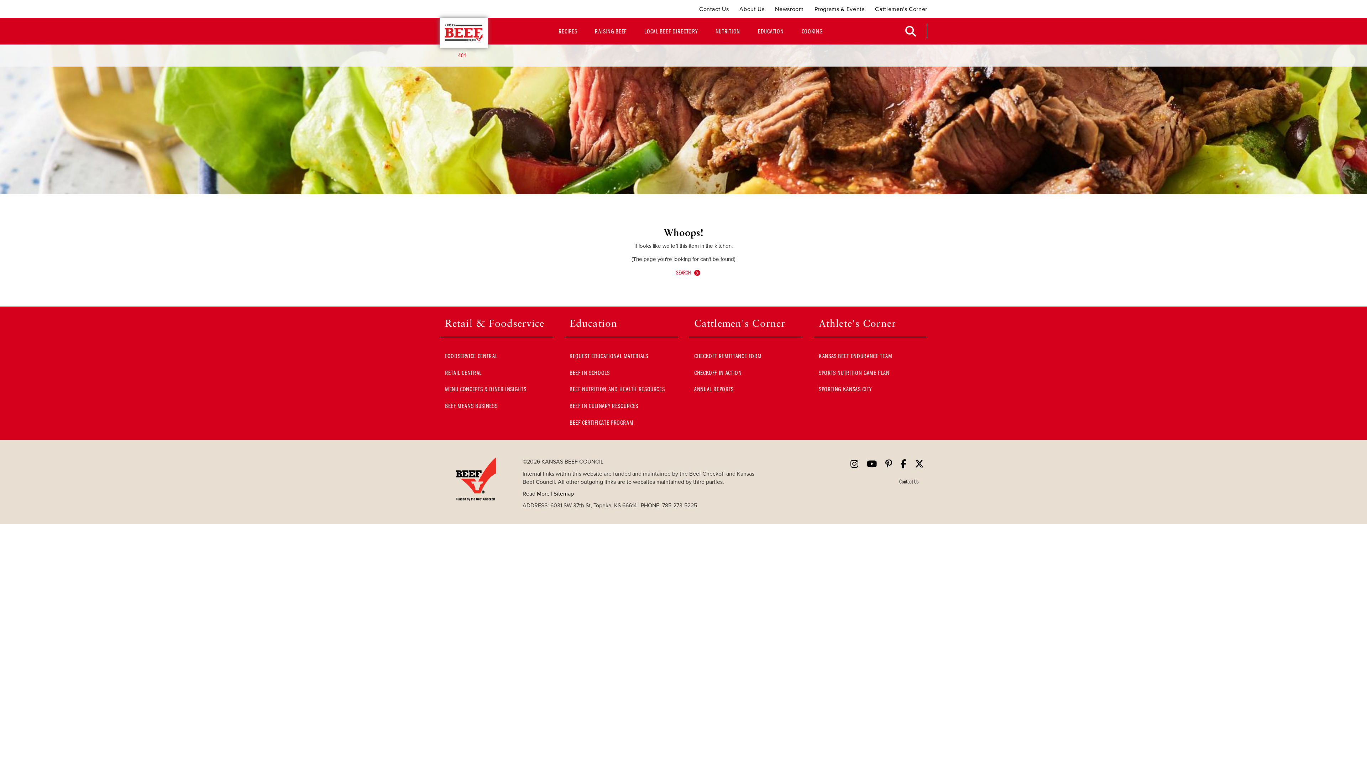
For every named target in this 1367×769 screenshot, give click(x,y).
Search (683, 272)
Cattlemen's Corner (901, 9)
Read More (536, 493)
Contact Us (714, 9)
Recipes (568, 31)
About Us (751, 9)
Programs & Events (840, 9)
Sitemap (564, 493)
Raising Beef (611, 31)
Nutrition (728, 31)
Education (771, 31)
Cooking (812, 31)
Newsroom (789, 9)
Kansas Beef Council (464, 33)
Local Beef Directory (670, 31)
